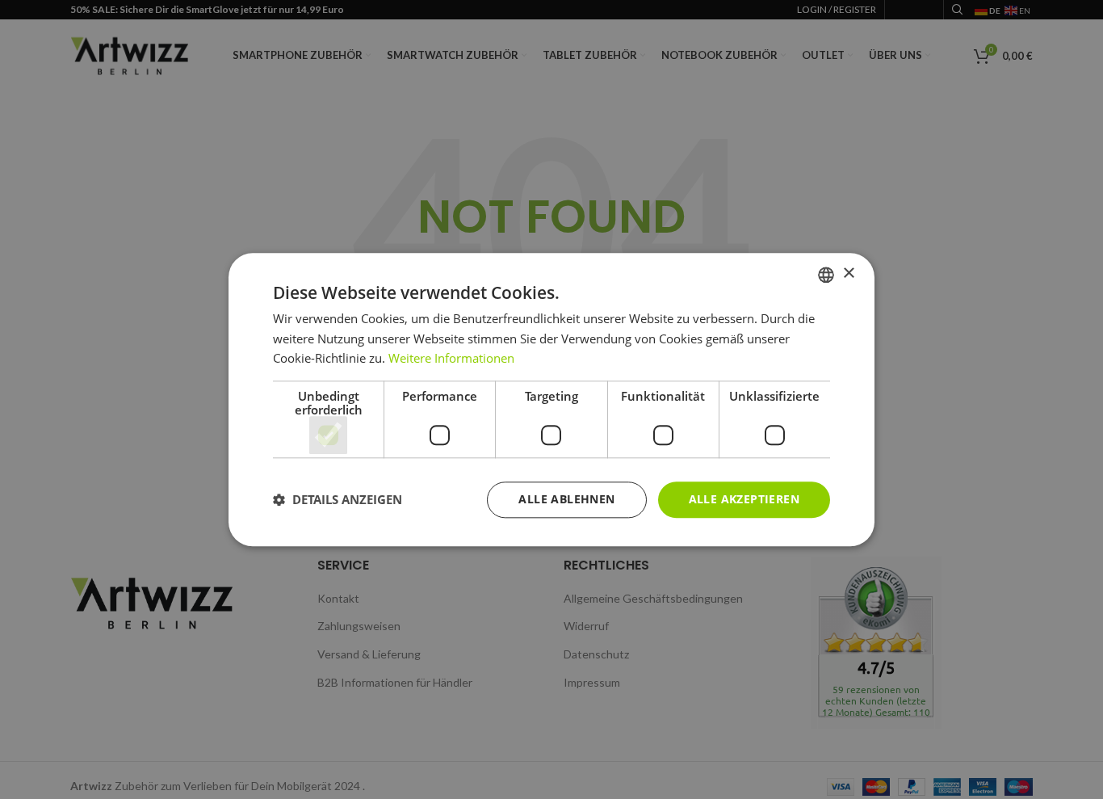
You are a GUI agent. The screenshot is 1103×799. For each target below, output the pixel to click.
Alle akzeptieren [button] (744, 499)
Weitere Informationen (451, 359)
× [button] (848, 273)
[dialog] (551, 399)
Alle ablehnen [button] (566, 499)
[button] (337, 500)
